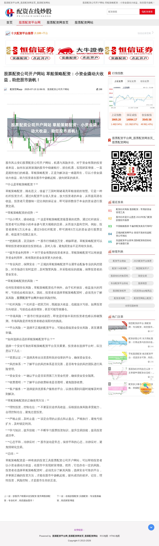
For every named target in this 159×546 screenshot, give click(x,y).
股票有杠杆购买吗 (119, 275)
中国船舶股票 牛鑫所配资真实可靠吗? (134, 225)
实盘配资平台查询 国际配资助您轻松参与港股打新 (133, 242)
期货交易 (142, 275)
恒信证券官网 (144, 33)
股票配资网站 (84, 22)
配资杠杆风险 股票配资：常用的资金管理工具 (133, 211)
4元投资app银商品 (142, 290)
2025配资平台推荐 (143, 260)
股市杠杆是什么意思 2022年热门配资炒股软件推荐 (134, 218)
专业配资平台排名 (119, 283)
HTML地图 (114, 535)
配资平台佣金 (119, 260)
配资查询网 (119, 298)
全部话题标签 (131, 305)
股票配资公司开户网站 (58, 89)
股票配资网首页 (57, 22)
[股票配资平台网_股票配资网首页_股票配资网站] (28, 11)
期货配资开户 (142, 268)
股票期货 (142, 283)
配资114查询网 (119, 268)
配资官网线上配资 (142, 298)
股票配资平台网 (30, 22)
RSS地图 (104, 535)
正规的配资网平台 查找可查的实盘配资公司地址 (133, 234)
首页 (9, 22)
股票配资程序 (119, 290)
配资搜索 (148, 11)
